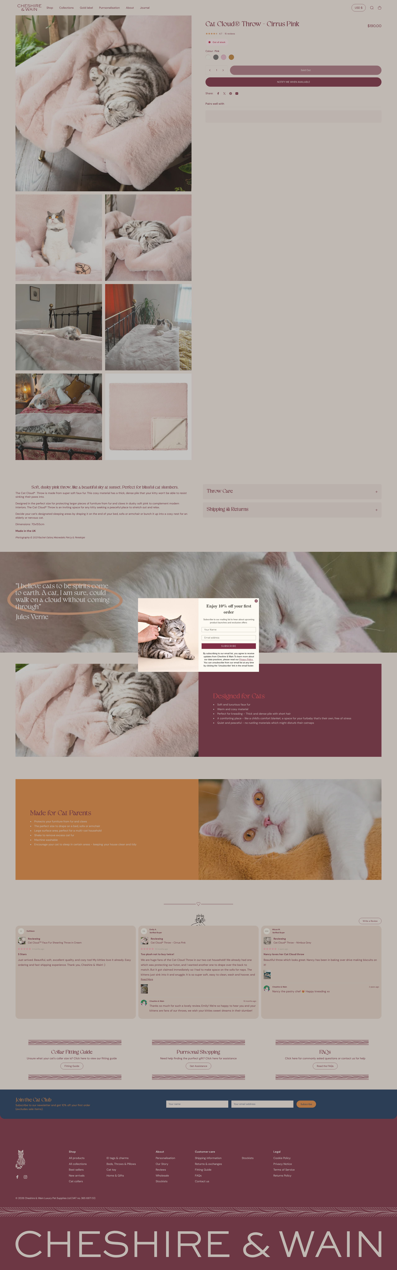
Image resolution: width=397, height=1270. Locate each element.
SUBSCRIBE (228, 646)
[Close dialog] (256, 601)
